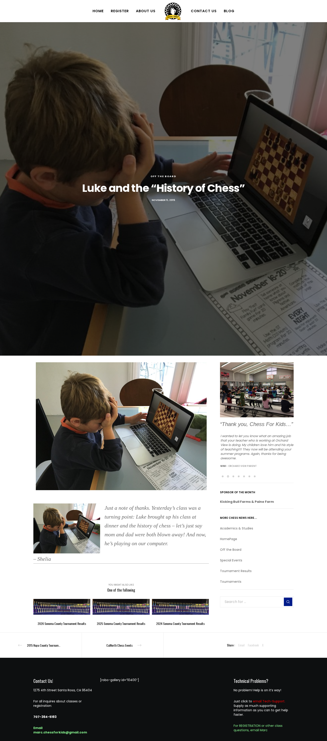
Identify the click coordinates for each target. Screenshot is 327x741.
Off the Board (163, 176)
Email (241, 645)
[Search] (288, 602)
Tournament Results (236, 571)
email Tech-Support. (269, 701)
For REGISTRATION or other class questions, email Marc (258, 727)
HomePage (228, 539)
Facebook (253, 645)
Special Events (231, 561)
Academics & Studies (236, 529)
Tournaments (230, 582)
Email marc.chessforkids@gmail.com (60, 730)
